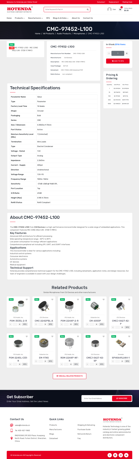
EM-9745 (44, 357)
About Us (76, 18)
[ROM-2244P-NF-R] (69, 343)
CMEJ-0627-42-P (121, 322)
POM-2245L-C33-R (18, 359)
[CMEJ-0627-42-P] (120, 306)
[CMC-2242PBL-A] (43, 306)
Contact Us (88, 18)
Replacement (114, 2)
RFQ (48, 18)
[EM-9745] (43, 343)
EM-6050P (95, 321)
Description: (55, 62)
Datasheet (101, 2)
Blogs (51, 434)
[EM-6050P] (95, 306)
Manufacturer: (56, 57)
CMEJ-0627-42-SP (95, 359)
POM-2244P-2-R (70, 321)
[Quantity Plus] (127, 53)
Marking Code (127, 2)
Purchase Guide (84, 429)
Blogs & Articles (60, 18)
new (11, 45)
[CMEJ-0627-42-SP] (95, 343)
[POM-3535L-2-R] (18, 306)
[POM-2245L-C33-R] (18, 343)
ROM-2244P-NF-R (69, 359)
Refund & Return (84, 434)
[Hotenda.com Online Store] (20, 9)
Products (19, 18)
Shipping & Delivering (86, 425)
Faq (79, 438)
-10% (11, 48)
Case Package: (56, 66)
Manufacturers (34, 18)
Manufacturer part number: (61, 53)
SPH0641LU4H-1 (121, 357)
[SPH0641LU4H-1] (120, 343)
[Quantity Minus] (109, 53)
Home (9, 18)
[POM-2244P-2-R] (69, 306)
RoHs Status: (55, 74)
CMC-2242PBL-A (44, 321)
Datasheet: (55, 70)
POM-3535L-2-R (18, 321)
